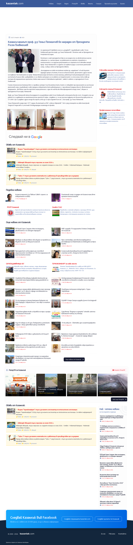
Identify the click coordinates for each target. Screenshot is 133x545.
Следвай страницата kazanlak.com (77, 519)
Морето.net (14, 542)
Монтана (20, 542)
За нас (103, 534)
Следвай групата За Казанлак (108, 519)
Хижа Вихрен (25, 542)
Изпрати (119, 370)
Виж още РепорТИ (118, 399)
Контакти (122, 534)
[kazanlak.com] (27, 534)
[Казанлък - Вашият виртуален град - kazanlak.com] (14, 3)
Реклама (112, 534)
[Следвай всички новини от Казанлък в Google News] (25, 136)
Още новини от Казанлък (74, 359)
